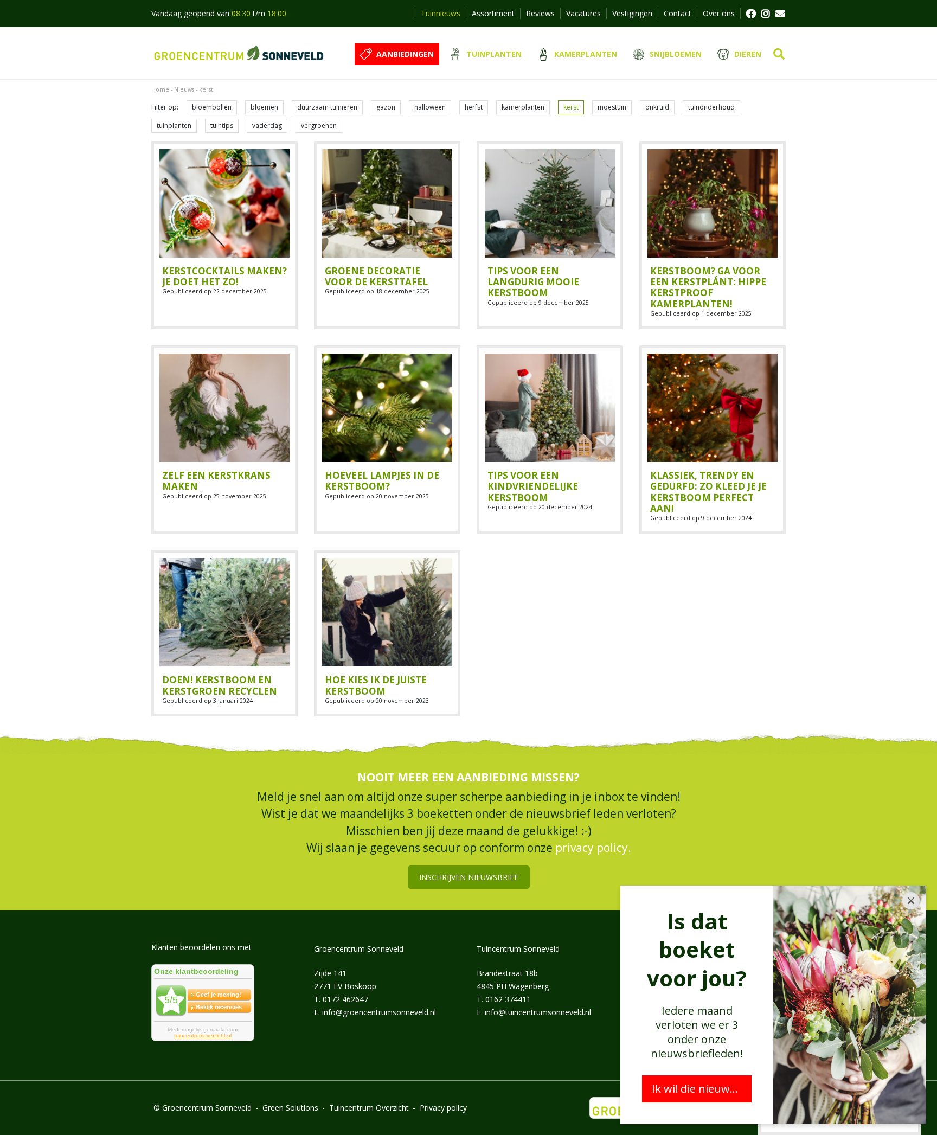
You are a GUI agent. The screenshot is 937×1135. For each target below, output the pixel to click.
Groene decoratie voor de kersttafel (376, 276)
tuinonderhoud (711, 107)
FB (750, 13)
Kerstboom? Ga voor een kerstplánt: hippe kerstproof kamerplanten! (708, 287)
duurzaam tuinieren (327, 107)
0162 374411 (508, 999)
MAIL (780, 13)
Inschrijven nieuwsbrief (468, 877)
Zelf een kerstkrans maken (216, 480)
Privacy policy (443, 1107)
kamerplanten (523, 107)
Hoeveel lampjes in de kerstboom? (382, 480)
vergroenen (319, 125)
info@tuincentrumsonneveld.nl (538, 1012)
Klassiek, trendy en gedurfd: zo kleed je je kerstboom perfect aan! (708, 492)
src (779, 54)
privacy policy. (593, 847)
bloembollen (212, 107)
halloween (430, 107)
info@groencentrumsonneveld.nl (379, 1012)
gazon (385, 107)
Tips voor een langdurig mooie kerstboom (533, 282)
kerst (571, 107)
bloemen (264, 107)
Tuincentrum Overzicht (369, 1107)
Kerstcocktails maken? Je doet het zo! (224, 276)
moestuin (612, 107)
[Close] (911, 900)
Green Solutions (290, 1107)
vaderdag (267, 125)
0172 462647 (345, 999)
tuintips (221, 125)
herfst (474, 107)
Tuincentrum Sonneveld (518, 949)
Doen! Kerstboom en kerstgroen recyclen (219, 685)
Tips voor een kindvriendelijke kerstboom (532, 486)
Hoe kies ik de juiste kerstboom (376, 685)
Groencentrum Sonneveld (358, 949)
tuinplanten (174, 125)
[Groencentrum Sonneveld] (239, 53)
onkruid (657, 107)
